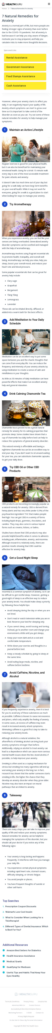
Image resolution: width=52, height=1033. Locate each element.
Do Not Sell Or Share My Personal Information (26, 1020)
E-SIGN (29, 1013)
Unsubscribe (42, 1001)
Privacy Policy (29, 1001)
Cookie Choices (34, 1005)
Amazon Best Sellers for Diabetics (24, 950)
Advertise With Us (18, 1005)
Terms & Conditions (12, 1001)
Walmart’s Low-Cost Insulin (18, 912)
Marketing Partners (15, 1013)
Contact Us (39, 1013)
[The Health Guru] (26, 994)
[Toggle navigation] (49, 3)
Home (4, 8)
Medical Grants (14, 961)
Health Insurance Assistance (21, 956)
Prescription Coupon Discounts (20, 906)
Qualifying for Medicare (19, 967)
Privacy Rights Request (26, 1016)
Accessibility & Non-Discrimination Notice (26, 1009)
